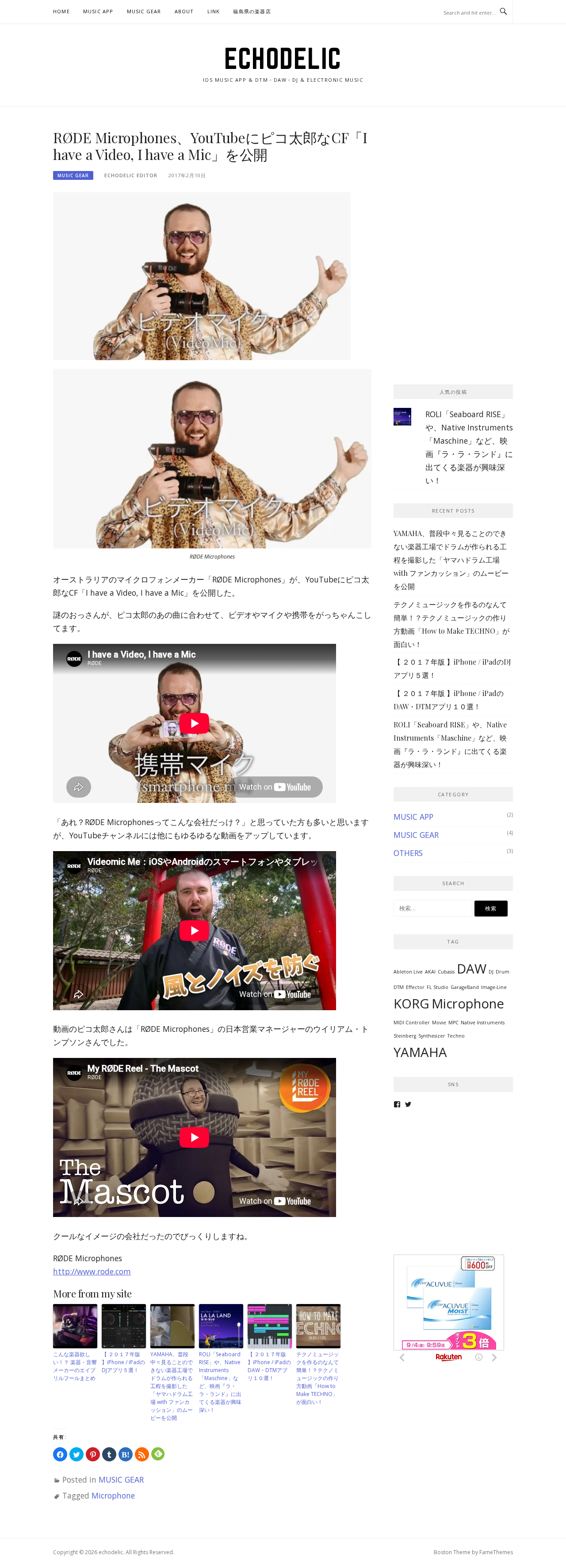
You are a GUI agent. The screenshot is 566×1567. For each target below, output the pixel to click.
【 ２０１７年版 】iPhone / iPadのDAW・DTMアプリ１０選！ (269, 1366)
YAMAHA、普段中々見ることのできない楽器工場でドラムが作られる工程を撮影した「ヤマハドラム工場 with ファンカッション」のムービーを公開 (171, 1386)
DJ (491, 972)
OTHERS (408, 853)
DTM (399, 987)
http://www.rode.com (92, 1271)
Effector (415, 987)
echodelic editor (130, 175)
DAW (471, 968)
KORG (411, 1003)
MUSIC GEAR (144, 11)
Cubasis (446, 972)
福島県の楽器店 (252, 11)
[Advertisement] (460, 184)
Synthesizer (431, 1036)
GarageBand (465, 987)
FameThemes (496, 1552)
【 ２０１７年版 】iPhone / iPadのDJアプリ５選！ (123, 1362)
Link (213, 11)
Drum (502, 972)
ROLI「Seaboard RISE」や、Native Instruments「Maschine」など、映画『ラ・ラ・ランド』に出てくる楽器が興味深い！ (220, 1382)
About (184, 11)
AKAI (430, 972)
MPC (453, 1022)
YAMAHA (420, 1052)
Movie (439, 1022)
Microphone (113, 1495)
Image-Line (494, 987)
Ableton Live (408, 972)
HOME (61, 11)
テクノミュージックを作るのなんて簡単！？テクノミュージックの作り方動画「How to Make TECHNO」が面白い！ (317, 1378)
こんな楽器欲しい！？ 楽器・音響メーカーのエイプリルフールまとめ (75, 1366)
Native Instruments (483, 1022)
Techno (456, 1036)
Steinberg (405, 1036)
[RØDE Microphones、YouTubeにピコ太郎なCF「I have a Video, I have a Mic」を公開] (202, 275)
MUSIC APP (98, 11)
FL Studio (437, 987)
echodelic (283, 58)
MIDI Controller (412, 1022)
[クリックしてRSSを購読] (142, 1454)
